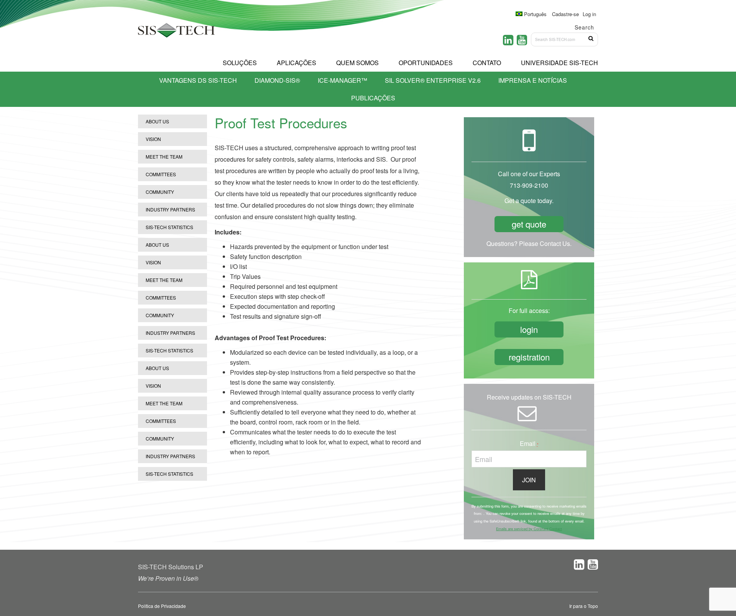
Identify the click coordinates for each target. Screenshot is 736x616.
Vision (153, 139)
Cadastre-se (565, 14)
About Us (157, 121)
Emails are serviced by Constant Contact (529, 528)
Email (529, 443)
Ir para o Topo (583, 606)
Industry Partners (170, 209)
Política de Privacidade (162, 606)
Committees (161, 174)
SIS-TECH (176, 32)
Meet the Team (164, 156)
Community (160, 191)
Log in (589, 14)
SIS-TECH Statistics (169, 227)
